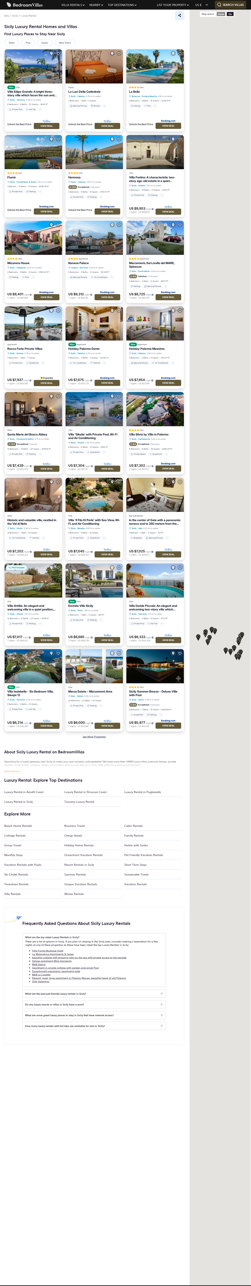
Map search (208, 14)
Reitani (80, 696)
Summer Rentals (75, 874)
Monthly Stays (13, 855)
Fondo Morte (144, 271)
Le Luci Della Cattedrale (84, 91)
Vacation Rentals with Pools (22, 865)
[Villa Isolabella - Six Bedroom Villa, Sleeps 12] (33, 666)
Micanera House (18, 263)
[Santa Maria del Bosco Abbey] (33, 409)
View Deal (46, 126)
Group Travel (12, 845)
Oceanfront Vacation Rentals (83, 855)
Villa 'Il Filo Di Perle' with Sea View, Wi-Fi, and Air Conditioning (94, 521)
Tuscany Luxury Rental (79, 802)
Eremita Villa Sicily (80, 605)
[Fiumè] (33, 152)
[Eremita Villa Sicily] (94, 580)
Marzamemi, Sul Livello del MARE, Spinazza (151, 264)
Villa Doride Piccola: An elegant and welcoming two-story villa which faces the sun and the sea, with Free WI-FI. (153, 607)
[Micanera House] (33, 238)
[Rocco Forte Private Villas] (33, 323)
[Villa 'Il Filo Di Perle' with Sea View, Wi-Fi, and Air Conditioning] (94, 495)
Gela (140, 528)
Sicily (12, 100)
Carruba (81, 182)
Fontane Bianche (149, 96)
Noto (134, 271)
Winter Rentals (74, 894)
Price (28, 42)
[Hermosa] (94, 152)
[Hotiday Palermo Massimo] (155, 323)
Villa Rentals (12, 894)
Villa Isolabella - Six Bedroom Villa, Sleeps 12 (30, 693)
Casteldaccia (144, 439)
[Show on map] (51, 53)
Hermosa (74, 177)
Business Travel (74, 826)
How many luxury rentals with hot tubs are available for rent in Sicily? (65, 1026)
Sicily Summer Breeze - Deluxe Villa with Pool (153, 693)
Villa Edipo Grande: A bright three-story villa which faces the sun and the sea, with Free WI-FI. (30, 93)
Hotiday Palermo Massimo (147, 348)
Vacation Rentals (135, 884)
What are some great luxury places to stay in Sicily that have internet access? (69, 1015)
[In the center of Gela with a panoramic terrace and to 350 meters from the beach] (155, 495)
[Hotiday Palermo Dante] (94, 323)
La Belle (134, 91)
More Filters (65, 42)
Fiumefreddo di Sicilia (26, 182)
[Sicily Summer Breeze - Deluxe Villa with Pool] (155, 666)
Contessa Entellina (25, 439)
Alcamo (141, 185)
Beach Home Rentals (18, 826)
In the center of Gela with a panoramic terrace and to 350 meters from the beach (155, 522)
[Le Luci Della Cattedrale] (94, 66)
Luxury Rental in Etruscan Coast (85, 792)
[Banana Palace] (94, 238)
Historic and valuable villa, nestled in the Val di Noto (31, 521)
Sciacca (20, 353)
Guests (44, 42)
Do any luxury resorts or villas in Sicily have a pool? (54, 1004)
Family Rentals (134, 835)
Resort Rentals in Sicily (79, 865)
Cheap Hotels (73, 835)
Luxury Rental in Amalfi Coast (24, 792)
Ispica (141, 699)
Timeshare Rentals (16, 884)
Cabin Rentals (133, 826)
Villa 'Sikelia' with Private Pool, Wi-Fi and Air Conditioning (92, 436)
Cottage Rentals (15, 835)
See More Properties (94, 736)
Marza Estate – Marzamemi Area (90, 691)
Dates (12, 42)
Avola (80, 610)
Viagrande (21, 267)
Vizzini (20, 528)
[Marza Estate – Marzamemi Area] (94, 666)
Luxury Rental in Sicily (18, 802)
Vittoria (20, 614)
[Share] (179, 15)
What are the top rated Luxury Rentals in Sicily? (52, 937)
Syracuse (136, 96)
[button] (225, 651)
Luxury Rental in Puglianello (142, 792)
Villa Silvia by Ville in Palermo (149, 434)
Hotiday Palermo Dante (84, 348)
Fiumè (11, 177)
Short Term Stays (135, 865)
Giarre (73, 182)
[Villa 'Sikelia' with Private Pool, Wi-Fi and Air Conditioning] (94, 409)
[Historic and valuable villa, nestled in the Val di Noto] (33, 495)
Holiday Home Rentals (79, 845)
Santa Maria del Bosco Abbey (27, 434)
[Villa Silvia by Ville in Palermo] (155, 409)
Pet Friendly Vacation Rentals (143, 855)
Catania (74, 267)
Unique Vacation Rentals (80, 884)
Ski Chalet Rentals (16, 874)
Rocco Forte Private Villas (24, 348)
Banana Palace (78, 263)
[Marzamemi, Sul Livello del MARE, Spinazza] (155, 238)
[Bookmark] (58, 53)
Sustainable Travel (136, 874)
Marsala (81, 528)
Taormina (21, 100)
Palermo (81, 96)
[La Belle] (155, 66)
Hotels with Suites (136, 845)
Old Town (84, 267)
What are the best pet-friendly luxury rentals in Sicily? (55, 993)
